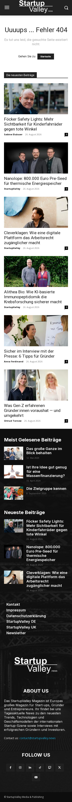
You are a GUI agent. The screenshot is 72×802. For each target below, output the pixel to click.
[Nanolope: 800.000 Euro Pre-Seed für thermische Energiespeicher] (36, 158)
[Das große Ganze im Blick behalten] (13, 453)
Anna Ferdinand (13, 361)
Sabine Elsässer (13, 134)
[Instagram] (20, 767)
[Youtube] (36, 777)
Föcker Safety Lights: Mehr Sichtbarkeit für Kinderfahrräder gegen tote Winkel (33, 124)
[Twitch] (50, 767)
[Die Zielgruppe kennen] (13, 493)
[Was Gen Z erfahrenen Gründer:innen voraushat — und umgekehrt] (36, 385)
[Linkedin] (30, 767)
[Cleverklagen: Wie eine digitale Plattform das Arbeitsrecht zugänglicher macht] (36, 212)
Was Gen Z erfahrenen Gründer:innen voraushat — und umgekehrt (32, 410)
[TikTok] (40, 767)
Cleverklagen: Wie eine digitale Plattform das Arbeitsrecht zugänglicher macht (32, 237)
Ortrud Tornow (12, 420)
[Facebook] (10, 767)
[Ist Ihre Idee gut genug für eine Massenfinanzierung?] (13, 471)
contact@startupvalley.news (37, 738)
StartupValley (12, 188)
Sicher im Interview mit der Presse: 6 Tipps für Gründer (29, 354)
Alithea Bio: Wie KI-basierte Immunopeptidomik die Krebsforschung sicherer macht (33, 297)
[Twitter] (59, 767)
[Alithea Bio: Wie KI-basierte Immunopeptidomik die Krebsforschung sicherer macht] (36, 271)
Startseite (45, 56)
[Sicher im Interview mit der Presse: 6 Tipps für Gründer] (36, 330)
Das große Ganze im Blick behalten (44, 451)
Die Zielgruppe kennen (46, 488)
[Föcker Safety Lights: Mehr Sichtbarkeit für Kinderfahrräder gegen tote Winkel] (36, 98)
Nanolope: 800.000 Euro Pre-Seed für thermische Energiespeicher (35, 181)
